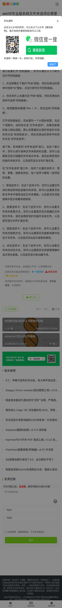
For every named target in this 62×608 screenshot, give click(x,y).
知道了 (52, 64)
